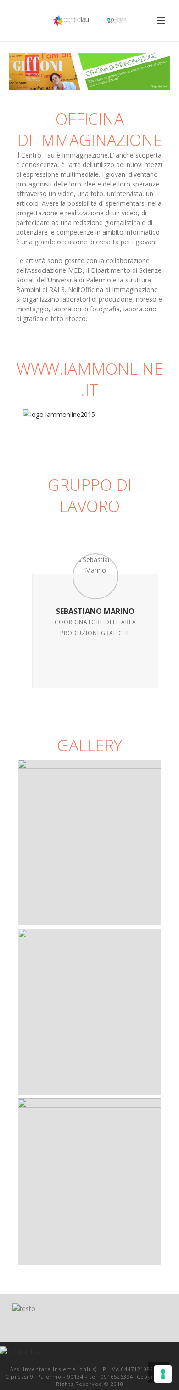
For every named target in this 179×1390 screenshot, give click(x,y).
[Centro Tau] (89, 20)
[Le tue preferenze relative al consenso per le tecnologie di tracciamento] (163, 1374)
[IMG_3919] (89, 842)
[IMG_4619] (89, 1181)
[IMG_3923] (89, 1012)
